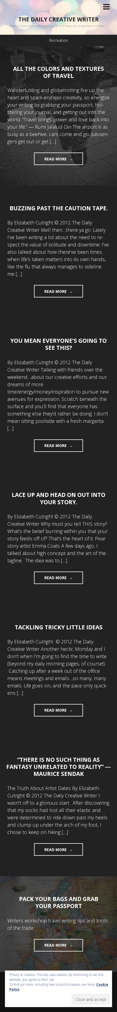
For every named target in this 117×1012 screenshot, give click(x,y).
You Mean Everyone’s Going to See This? (58, 344)
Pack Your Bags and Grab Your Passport (58, 902)
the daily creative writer (58, 19)
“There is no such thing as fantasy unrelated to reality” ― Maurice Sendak (58, 767)
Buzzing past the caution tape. (59, 208)
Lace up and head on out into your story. (58, 498)
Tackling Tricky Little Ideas (59, 627)
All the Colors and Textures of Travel (58, 72)
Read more (51, 160)
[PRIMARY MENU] (106, 7)
